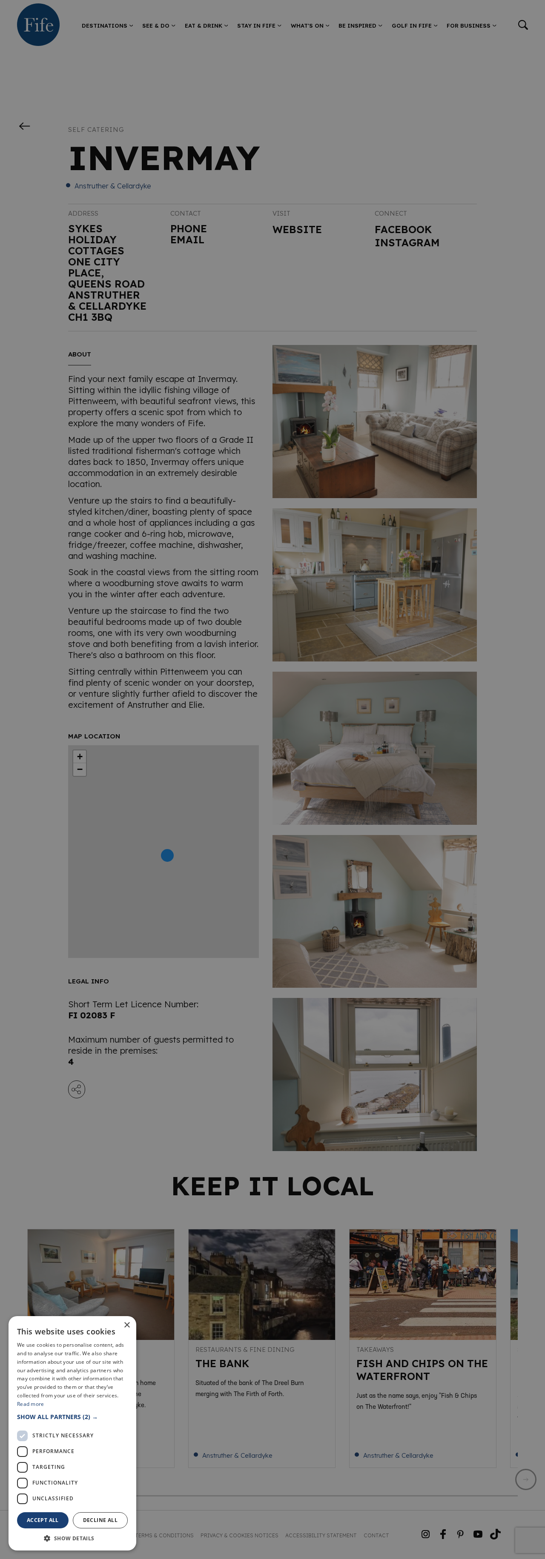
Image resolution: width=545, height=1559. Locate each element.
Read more (30, 1404)
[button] (72, 1417)
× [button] (126, 1325)
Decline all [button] (100, 1520)
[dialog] (272, 779)
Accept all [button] (43, 1520)
